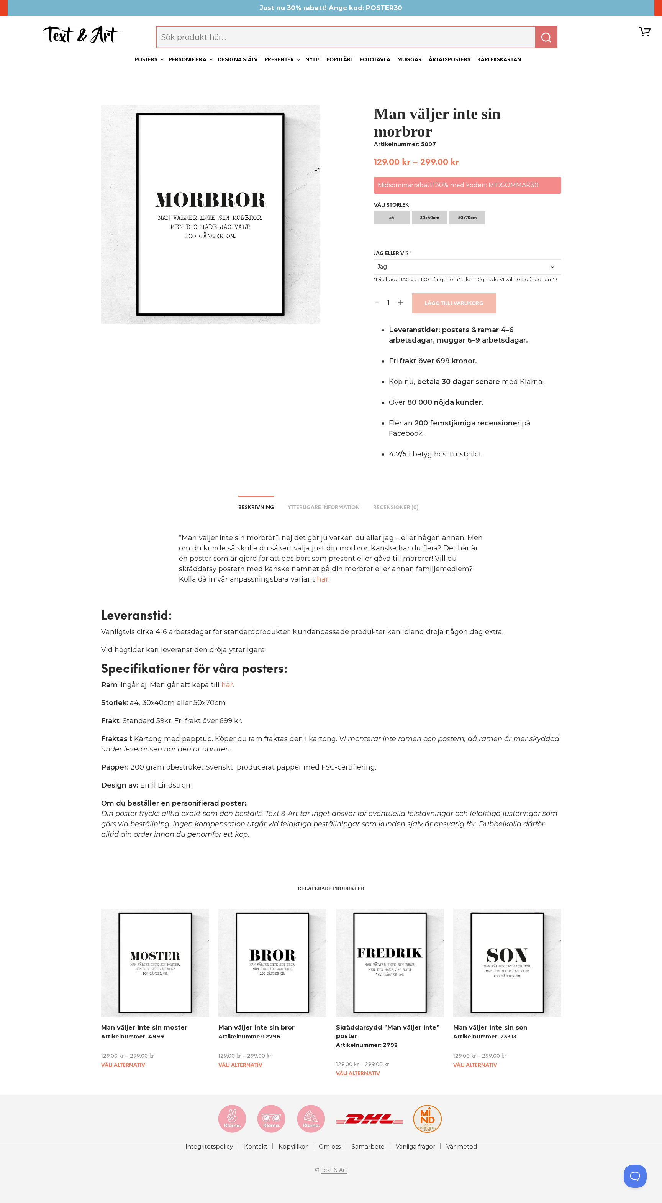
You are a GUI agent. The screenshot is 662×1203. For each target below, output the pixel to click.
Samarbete (368, 1146)
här (322, 579)
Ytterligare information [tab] (324, 507)
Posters (146, 60)
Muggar (409, 60)
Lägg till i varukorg (454, 303)
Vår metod (461, 1146)
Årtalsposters (449, 60)
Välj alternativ (123, 1065)
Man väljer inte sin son (490, 1027)
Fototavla (375, 60)
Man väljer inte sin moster (144, 1027)
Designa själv (238, 60)
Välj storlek (391, 205)
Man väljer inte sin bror (256, 1027)
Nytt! (312, 60)
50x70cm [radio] (467, 217)
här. (227, 685)
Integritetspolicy (209, 1146)
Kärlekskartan (499, 60)
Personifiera (187, 60)
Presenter (279, 60)
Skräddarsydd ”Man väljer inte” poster (387, 1032)
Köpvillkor (293, 1146)
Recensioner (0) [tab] (395, 507)
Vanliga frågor (415, 1146)
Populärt (339, 60)
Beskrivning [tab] (256, 507)
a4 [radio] (391, 217)
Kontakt (255, 1146)
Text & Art (334, 1170)
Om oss (330, 1146)
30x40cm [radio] (429, 217)
